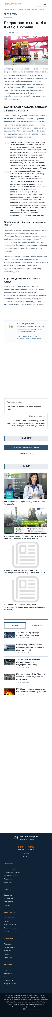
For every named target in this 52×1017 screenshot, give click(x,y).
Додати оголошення (11, 928)
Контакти (7, 954)
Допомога (7, 950)
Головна (6, 9)
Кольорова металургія (12, 872)
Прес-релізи (13, 9)
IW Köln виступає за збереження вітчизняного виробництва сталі (31, 690)
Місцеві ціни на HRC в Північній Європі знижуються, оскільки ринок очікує (30, 676)
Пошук (6, 931)
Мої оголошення (10, 924)
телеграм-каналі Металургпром (29, 339)
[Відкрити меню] (44, 3)
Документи (8, 973)
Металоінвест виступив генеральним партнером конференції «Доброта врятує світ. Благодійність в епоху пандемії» (26, 423)
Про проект (8, 944)
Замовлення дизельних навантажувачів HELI (25, 408)
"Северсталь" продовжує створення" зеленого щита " (29, 634)
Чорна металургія (10, 869)
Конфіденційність (10, 983)
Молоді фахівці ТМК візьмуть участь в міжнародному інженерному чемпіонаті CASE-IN (24, 572)
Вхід (38, 3)
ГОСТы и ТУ (8, 970)
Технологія (8, 977)
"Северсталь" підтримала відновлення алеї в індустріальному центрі (28, 662)
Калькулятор (8, 902)
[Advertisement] (26, 368)
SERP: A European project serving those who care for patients (24, 503)
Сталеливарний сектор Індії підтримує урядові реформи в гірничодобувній (30, 647)
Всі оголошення (9, 918)
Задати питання (9, 947)
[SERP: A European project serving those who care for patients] (25, 486)
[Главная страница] (12, 3)
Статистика (8, 895)
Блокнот (7, 921)
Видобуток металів (10, 875)
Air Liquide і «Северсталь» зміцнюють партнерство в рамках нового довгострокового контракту (24, 607)
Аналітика (7, 882)
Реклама (7, 905)
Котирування (8, 898)
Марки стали (8, 980)
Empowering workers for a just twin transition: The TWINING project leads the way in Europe (25, 537)
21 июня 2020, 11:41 (15, 32)
